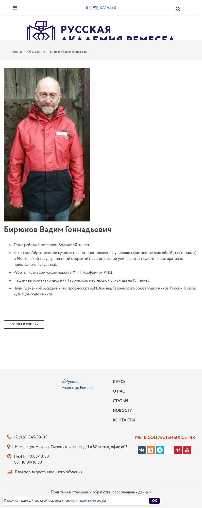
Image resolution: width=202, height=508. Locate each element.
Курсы (120, 382)
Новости (123, 411)
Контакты (123, 420)
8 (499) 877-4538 (101, 8)
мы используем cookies (90, 501)
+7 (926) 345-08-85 (30, 437)
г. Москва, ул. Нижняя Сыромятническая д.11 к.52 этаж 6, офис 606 (70, 447)
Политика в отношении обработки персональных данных (101, 492)
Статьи (120, 401)
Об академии (36, 52)
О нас (119, 391)
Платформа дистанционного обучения (49, 472)
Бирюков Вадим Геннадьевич (69, 52)
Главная (17, 52)
